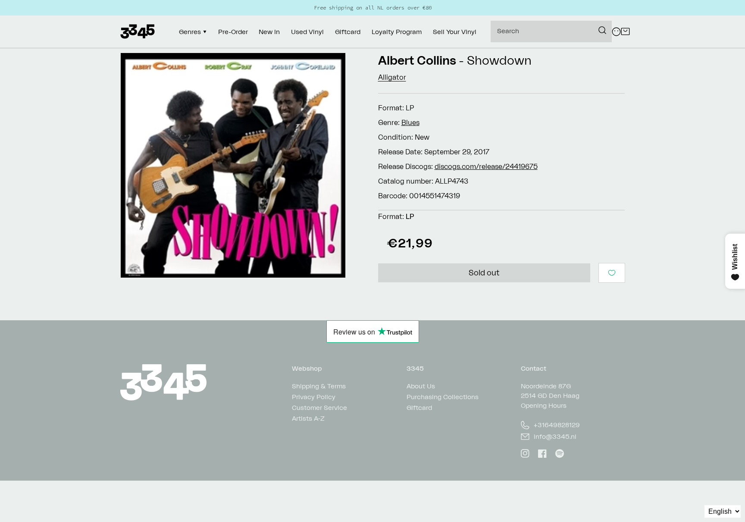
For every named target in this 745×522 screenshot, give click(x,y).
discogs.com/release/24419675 (486, 166)
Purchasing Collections (443, 397)
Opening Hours (544, 405)
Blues (410, 122)
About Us (421, 386)
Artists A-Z (308, 418)
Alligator (392, 77)
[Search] (602, 30)
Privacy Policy (313, 397)
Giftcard (419, 407)
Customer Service (319, 407)
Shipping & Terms (319, 386)
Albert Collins (417, 60)
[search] (551, 31)
